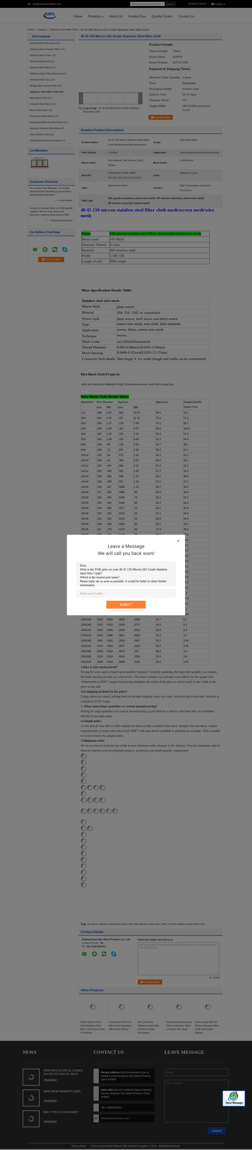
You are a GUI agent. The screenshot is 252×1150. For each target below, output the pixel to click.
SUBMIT (126, 604)
